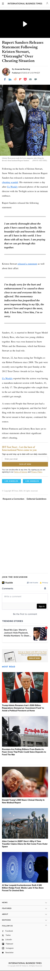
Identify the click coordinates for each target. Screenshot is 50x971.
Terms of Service (20, 472)
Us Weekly (12, 186)
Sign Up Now (34, 658)
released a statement (27, 263)
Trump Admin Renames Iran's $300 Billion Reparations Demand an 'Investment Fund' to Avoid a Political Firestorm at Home (23, 708)
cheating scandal (10, 182)
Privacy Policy (36, 472)
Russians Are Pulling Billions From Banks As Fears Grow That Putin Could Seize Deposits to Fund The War (24, 752)
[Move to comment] (35, 79)
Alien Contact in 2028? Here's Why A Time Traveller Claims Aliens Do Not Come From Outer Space (25, 844)
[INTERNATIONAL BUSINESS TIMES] (25, 4)
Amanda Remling (22, 69)
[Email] (30, 79)
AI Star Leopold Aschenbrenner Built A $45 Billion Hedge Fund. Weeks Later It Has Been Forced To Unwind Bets (23, 888)
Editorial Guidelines (36, 499)
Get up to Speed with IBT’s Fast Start (32, 652)
